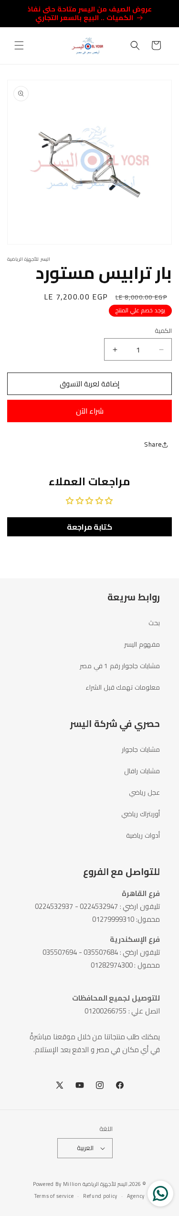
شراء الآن (90, 411)
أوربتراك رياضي (140, 814)
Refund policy (100, 1196)
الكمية (163, 331)
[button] (19, 45)
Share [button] (153, 444)
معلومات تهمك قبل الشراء (122, 687)
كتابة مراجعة (90, 527)
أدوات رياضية (143, 835)
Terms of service (54, 1196)
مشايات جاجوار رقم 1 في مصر (120, 666)
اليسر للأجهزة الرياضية (105, 1184)
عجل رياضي (144, 792)
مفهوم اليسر (142, 644)
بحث (154, 623)
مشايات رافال (142, 771)
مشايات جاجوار (141, 749)
